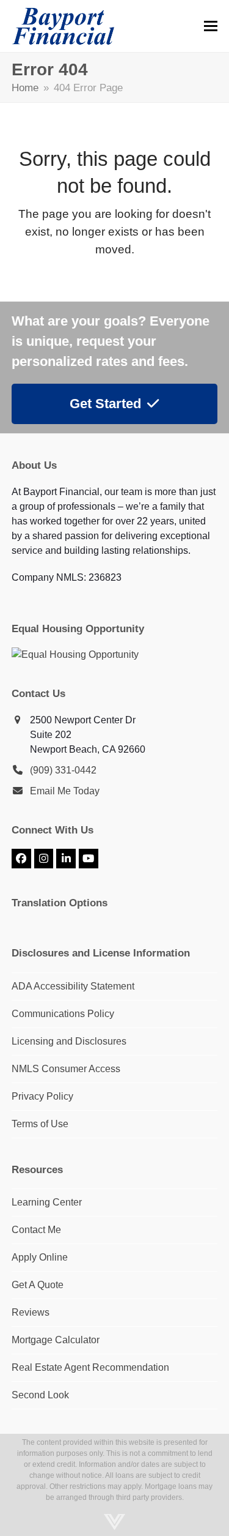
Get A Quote (38, 1285)
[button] (210, 26)
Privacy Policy (42, 1096)
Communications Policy (63, 1013)
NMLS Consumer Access (66, 1069)
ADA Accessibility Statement (73, 986)
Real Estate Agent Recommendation (90, 1367)
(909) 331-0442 (63, 770)
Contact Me (36, 1230)
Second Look (40, 1395)
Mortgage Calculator (56, 1340)
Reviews (30, 1312)
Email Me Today (65, 791)
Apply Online (40, 1257)
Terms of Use (40, 1124)
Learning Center (47, 1202)
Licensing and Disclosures (69, 1041)
